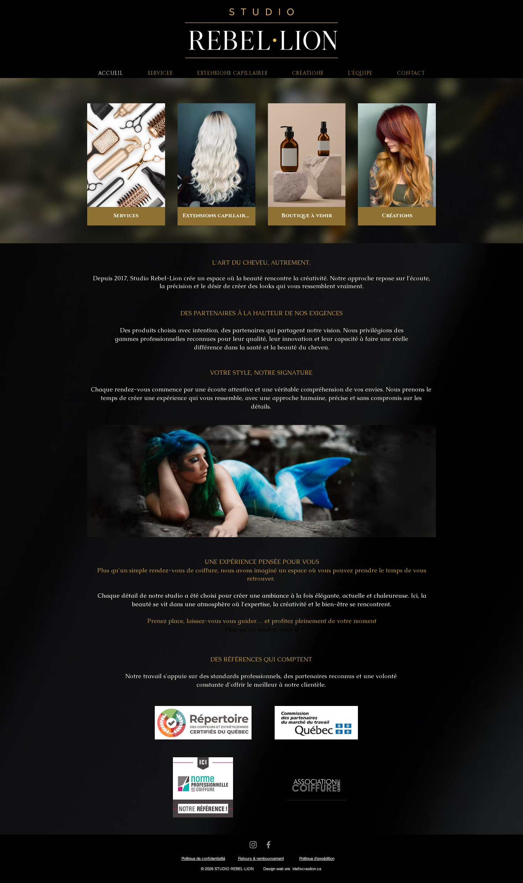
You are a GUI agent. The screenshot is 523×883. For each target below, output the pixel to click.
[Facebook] (268, 845)
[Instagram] (253, 845)
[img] (307, 164)
